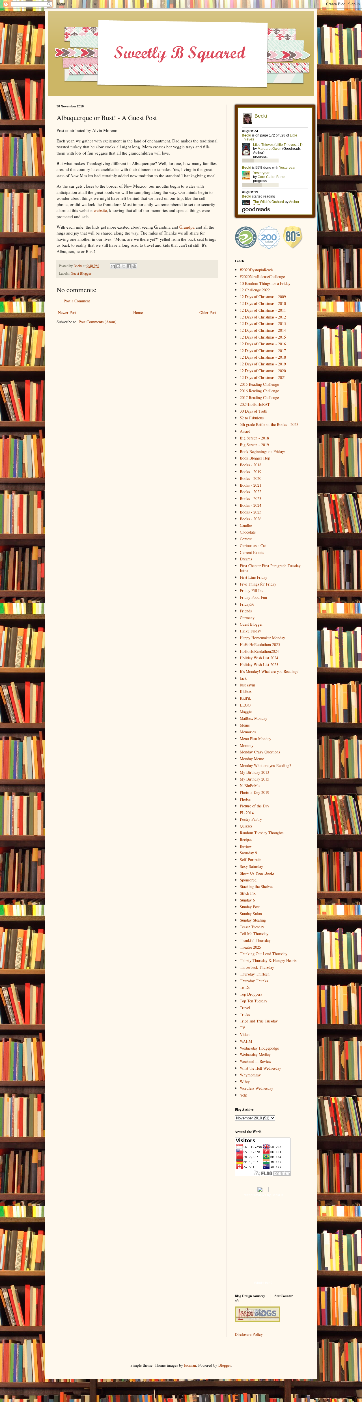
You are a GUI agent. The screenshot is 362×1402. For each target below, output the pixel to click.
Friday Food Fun (253, 597)
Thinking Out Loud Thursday (263, 953)
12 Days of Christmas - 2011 (263, 310)
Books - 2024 (250, 505)
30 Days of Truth (253, 411)
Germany (247, 617)
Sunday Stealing (253, 920)
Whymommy (250, 1075)
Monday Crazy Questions (260, 752)
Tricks (245, 1014)
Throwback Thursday (257, 967)
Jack (243, 678)
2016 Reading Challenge (259, 390)
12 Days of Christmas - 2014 (263, 330)
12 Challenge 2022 (255, 289)
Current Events (252, 552)
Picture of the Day (254, 806)
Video (244, 1034)
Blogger (224, 1365)
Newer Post (67, 312)
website (100, 210)
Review (246, 846)
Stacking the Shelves (256, 886)
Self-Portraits (250, 859)
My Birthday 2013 (254, 772)
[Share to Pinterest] (134, 266)
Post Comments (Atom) (98, 321)
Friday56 (247, 604)
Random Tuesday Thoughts (261, 832)
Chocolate (248, 532)
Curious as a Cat (253, 545)
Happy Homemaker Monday (262, 637)
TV (242, 1027)
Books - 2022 (250, 491)
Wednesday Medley (255, 1054)
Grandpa (187, 227)
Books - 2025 (250, 512)
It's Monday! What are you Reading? (269, 671)
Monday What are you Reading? (265, 765)
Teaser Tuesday (252, 926)
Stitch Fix (248, 893)
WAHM (246, 1041)
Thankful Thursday (255, 940)
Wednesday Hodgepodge (259, 1048)
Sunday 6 (247, 900)
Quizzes (246, 826)
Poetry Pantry (251, 819)
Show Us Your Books (257, 873)
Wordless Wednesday (256, 1088)
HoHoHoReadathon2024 (259, 651)
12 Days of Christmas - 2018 (263, 357)
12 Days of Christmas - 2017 (263, 350)
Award (245, 431)
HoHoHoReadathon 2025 (260, 644)
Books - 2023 (250, 498)
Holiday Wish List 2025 (259, 664)
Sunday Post (250, 906)
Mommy (246, 745)
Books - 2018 (250, 464)
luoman (190, 1365)
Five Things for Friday (258, 584)
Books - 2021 (250, 485)
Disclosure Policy (249, 1334)
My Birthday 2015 (254, 779)
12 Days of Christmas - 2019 (263, 364)
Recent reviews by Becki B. (263, 1195)
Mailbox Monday (253, 718)
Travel (245, 1007)
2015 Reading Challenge (259, 384)
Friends (246, 611)
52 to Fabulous (252, 418)
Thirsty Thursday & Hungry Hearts (268, 960)
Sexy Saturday (251, 866)
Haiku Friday (250, 631)
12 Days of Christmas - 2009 (263, 296)
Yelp (243, 1095)
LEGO (245, 705)
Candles (246, 525)
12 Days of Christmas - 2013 (263, 323)
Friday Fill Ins (251, 590)
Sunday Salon (251, 913)
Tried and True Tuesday (259, 1021)
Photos (245, 799)
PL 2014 (247, 812)
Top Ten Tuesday (253, 1001)
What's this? (263, 1283)
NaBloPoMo (250, 785)
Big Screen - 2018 (254, 438)
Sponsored (248, 880)
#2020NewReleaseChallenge (262, 276)
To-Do (245, 987)
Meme (245, 725)
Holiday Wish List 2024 (259, 657)
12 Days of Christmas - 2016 (263, 343)
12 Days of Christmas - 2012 (263, 317)
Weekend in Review (256, 1061)
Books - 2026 (250, 518)
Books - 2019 (250, 471)
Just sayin (247, 685)
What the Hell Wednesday (260, 1068)
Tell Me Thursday (254, 933)
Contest (246, 538)
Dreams (246, 559)
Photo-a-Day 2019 (254, 792)
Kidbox (246, 691)
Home (138, 312)
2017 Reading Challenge (259, 397)
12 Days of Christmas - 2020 (263, 370)
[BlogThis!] (118, 266)
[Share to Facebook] (129, 266)
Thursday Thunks (254, 980)
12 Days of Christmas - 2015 (263, 337)
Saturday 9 (248, 852)
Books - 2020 (250, 478)
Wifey (245, 1081)
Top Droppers (251, 994)
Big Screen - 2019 (254, 444)
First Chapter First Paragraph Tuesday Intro (270, 568)
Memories (248, 731)
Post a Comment (77, 301)
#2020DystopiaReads (256, 269)
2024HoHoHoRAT (255, 404)
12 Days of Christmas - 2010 (263, 303)
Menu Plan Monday (255, 738)
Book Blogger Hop (255, 458)
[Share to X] (123, 266)
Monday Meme (252, 758)
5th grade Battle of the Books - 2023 (269, 424)
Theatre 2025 (250, 947)
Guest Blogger (81, 273)
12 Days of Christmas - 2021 (263, 377)
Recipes (246, 839)
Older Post (207, 312)
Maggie (246, 711)
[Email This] (113, 266)
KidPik (245, 698)
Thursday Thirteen (255, 974)
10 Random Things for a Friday (265, 283)
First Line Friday (253, 577)
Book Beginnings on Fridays (262, 451)
